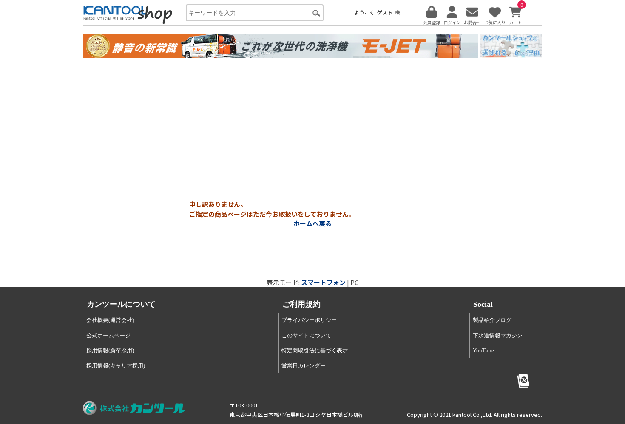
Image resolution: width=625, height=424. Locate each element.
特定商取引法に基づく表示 (314, 350)
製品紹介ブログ (492, 320)
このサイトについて (306, 335)
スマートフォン (323, 282)
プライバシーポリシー (309, 320)
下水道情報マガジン (498, 335)
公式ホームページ (108, 335)
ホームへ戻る (312, 223)
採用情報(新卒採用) (110, 350)
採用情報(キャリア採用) (115, 365)
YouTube (483, 350)
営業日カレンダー (303, 365)
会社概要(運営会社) (110, 320)
